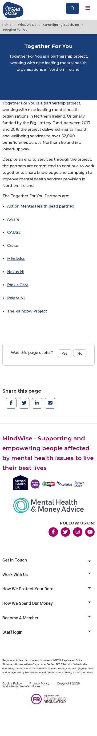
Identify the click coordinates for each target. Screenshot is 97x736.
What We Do (27, 24)
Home (6, 24)
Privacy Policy (39, 683)
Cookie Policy (12, 683)
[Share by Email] (50, 401)
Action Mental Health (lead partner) (40, 206)
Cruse (12, 245)
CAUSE (14, 232)
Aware (13, 219)
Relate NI (16, 298)
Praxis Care (17, 285)
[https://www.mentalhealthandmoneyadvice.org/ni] (48, 505)
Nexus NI (15, 272)
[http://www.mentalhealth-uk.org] (48, 482)
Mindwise (16, 258)
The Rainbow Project (27, 311)
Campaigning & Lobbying (61, 24)
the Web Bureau (30, 686)
